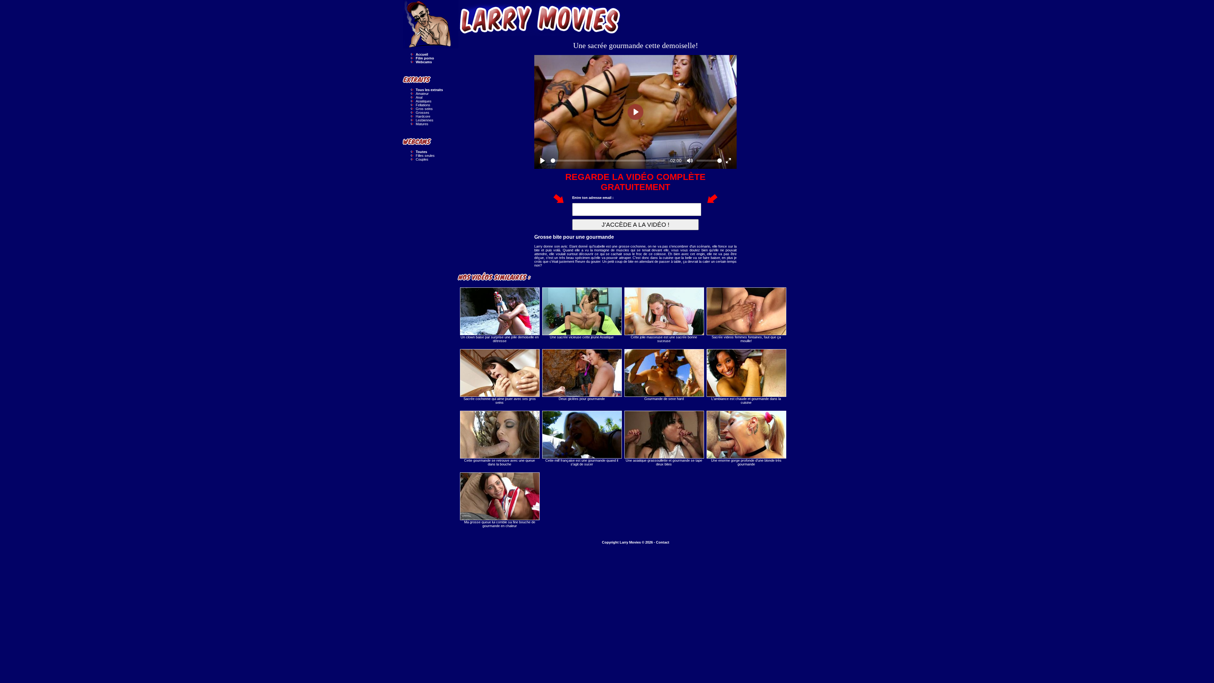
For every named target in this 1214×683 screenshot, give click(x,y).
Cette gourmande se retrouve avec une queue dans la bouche (499, 462)
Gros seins (424, 109)
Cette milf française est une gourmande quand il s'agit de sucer (581, 462)
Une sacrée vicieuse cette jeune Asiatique (582, 337)
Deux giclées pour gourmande (582, 399)
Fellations (423, 105)
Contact (662, 542)
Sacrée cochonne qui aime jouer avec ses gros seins (499, 400)
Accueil (422, 54)
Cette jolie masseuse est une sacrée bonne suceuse (664, 339)
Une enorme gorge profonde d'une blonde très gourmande (746, 462)
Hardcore (423, 116)
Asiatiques (424, 101)
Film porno (425, 58)
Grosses (422, 112)
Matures (422, 124)
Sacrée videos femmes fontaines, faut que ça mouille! (746, 339)
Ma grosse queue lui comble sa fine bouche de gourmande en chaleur (499, 524)
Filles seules (425, 155)
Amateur (422, 93)
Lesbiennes (424, 120)
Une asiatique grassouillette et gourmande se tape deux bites (664, 462)
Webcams (424, 62)
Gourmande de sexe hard (664, 399)
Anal (419, 97)
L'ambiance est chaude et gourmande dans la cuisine (746, 400)
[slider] (608, 160)
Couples (422, 159)
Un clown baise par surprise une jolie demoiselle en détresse (500, 339)
